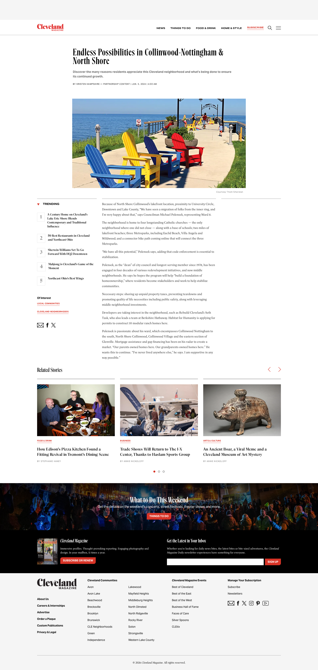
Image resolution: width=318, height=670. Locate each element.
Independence (96, 640)
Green (91, 633)
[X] (244, 603)
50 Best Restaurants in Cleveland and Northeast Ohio (69, 237)
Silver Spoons (180, 620)
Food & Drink (206, 28)
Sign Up (273, 562)
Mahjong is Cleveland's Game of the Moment (71, 266)
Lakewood (134, 587)
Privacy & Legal (46, 632)
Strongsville (135, 633)
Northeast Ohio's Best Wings (66, 278)
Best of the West (182, 600)
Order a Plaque (46, 619)
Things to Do (180, 28)
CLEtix (176, 626)
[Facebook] (238, 603)
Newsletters (235, 593)
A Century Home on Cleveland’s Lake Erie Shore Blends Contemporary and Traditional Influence (67, 220)
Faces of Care (180, 613)
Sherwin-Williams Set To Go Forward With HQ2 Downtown (67, 252)
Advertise (43, 612)
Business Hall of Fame (185, 607)
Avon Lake (93, 593)
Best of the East (181, 593)
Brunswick (93, 620)
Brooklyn (92, 613)
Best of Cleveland (182, 587)
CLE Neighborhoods (99, 626)
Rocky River (135, 620)
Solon (131, 626)
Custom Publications (50, 625)
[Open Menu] (278, 28)
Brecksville (94, 607)
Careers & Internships (51, 605)
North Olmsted (137, 607)
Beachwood (94, 600)
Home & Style (231, 28)
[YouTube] (266, 603)
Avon (90, 587)
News (161, 28)
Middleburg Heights (140, 600)
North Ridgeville (138, 613)
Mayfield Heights (138, 593)
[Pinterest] (258, 603)
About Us (43, 599)
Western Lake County (141, 640)
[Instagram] (251, 603)
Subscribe (255, 27)
